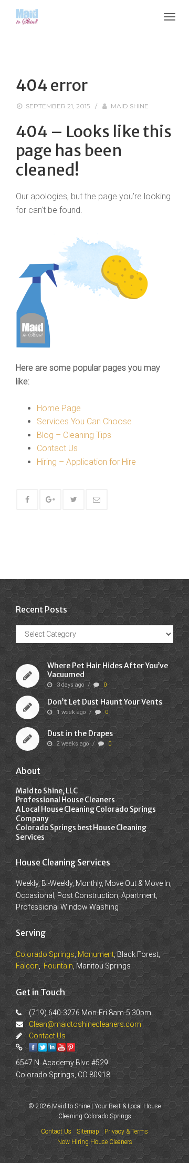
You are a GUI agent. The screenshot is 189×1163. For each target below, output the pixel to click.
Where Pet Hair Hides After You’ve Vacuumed (107, 670)
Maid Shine (130, 106)
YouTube (61, 1047)
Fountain (58, 966)
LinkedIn (52, 1047)
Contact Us (57, 448)
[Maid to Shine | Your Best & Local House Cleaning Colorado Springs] (27, 16)
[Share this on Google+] (50, 499)
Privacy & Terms (126, 1131)
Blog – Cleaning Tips (74, 435)
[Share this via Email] (97, 499)
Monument (96, 954)
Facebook (33, 1047)
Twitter (42, 1047)
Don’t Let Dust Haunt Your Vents (104, 702)
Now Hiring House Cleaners (94, 1142)
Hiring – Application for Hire (86, 462)
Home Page (59, 408)
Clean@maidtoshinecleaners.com (85, 1024)
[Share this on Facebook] (27, 499)
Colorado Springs (45, 954)
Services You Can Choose (84, 421)
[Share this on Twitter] (73, 499)
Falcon (27, 966)
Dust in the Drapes (80, 733)
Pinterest (71, 1047)
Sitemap (88, 1131)
